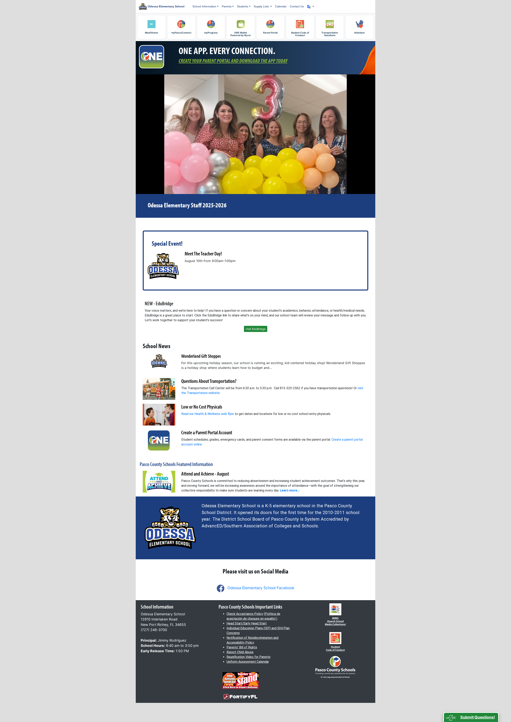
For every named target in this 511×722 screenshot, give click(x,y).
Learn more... (290, 490)
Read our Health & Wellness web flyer (207, 414)
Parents (227, 6)
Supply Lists (262, 6)
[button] (310, 6)
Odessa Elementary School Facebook (260, 587)
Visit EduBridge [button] (255, 329)
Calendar (281, 6)
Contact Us (297, 6)
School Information (204, 6)
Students (242, 6)
